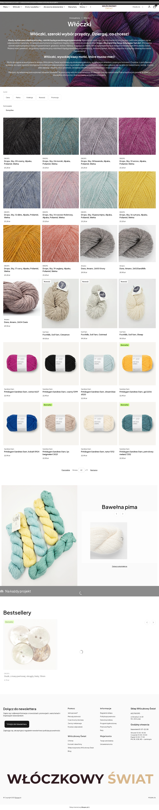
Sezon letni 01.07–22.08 (139, 729)
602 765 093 (135, 713)
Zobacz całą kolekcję (119, 566)
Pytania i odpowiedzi (75, 727)
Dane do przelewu (106, 720)
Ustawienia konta (106, 744)
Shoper (17, 797)
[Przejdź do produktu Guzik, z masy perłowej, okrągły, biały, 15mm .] (30, 644)
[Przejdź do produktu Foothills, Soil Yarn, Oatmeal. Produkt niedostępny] (98, 303)
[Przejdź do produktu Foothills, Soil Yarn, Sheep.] (137, 303)
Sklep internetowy (78, 807)
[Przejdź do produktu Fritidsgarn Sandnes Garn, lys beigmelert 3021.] (60, 423)
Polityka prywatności (107, 716)
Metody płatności (74, 716)
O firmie (70, 741)
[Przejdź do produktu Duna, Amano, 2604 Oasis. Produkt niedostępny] (21, 297)
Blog (69, 751)
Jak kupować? (73, 713)
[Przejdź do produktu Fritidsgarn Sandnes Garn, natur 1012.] (98, 423)
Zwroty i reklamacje (75, 723)
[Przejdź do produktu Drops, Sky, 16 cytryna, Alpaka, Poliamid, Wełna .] (137, 189)
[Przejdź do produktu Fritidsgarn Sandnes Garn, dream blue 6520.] (98, 363)
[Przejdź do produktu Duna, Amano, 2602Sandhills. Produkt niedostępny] (137, 243)
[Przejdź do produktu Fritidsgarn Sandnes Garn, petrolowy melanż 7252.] (137, 423)
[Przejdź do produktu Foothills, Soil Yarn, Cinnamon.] (60, 303)
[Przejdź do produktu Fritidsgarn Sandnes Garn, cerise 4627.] (21, 363)
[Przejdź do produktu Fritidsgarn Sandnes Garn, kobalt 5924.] (21, 423)
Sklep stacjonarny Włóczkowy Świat (81, 748)
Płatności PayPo (106, 727)
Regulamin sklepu (106, 713)
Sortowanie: (7, 106)
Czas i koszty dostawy (76, 720)
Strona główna (74, 18)
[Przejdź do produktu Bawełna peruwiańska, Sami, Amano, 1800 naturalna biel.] (109, 540)
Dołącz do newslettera (16, 724)
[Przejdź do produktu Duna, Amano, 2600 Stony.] (98, 243)
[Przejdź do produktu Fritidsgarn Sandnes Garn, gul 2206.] (137, 363)
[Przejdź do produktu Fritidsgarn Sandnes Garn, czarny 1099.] (60, 363)
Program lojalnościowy (108, 723)
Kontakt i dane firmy (75, 744)
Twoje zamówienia (106, 741)
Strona (74, 470)
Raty (102, 730)
